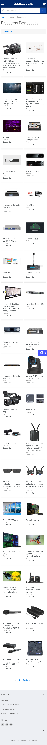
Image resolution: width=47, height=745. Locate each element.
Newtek (28, 173)
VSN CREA (7, 273)
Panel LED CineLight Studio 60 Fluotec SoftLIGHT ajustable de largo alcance (11, 307)
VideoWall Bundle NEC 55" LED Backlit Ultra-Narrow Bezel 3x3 (35, 554)
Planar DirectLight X (34, 520)
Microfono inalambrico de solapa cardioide (34, 590)
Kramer (28, 412)
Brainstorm (6, 106)
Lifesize (5, 446)
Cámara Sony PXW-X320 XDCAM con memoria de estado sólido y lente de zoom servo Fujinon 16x (12, 63)
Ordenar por (7, 31)
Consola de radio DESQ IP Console (33, 139)
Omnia (5, 209)
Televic (28, 275)
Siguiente (27, 680)
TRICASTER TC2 (32, 171)
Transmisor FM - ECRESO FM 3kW (10, 240)
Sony (4, 70)
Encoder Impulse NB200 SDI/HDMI (33, 343)
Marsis (28, 108)
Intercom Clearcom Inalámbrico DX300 (34, 661)
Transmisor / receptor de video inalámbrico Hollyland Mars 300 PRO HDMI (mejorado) (34, 447)
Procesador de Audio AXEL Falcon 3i (11, 377)
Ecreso (5, 243)
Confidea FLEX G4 (33, 273)
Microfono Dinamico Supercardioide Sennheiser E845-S (11, 626)
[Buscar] (43, 10)
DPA (27, 68)
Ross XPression (32, 205)
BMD (27, 306)
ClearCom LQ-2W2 (10, 342)
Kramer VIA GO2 (32, 410)
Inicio (3, 17)
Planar (5, 522)
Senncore (29, 347)
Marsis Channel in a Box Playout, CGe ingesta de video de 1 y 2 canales (35, 102)
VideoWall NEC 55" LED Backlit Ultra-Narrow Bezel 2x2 (10, 590)
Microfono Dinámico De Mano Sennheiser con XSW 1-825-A (11, 662)
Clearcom (6, 344)
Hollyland (29, 452)
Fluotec (5, 313)
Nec (27, 558)
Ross (4, 176)
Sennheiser (29, 594)
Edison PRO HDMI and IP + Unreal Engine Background (12, 101)
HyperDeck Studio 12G (35, 304)
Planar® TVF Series (10, 520)
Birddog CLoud (32, 239)
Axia (27, 142)
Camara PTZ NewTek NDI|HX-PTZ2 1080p (34, 377)
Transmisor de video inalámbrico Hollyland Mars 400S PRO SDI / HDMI (34, 485)
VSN (4, 275)
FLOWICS (7, 138)
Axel (4, 380)
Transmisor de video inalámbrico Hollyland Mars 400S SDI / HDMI (12, 484)
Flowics (5, 140)
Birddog (28, 241)
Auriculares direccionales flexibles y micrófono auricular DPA (35, 62)
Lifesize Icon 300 (10, 444)
